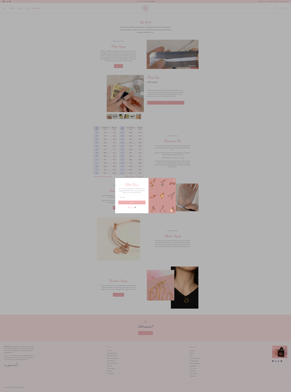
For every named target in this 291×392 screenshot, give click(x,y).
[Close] (174, 180)
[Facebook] (128, 207)
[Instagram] (130, 207)
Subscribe (132, 202)
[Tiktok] (133, 207)
